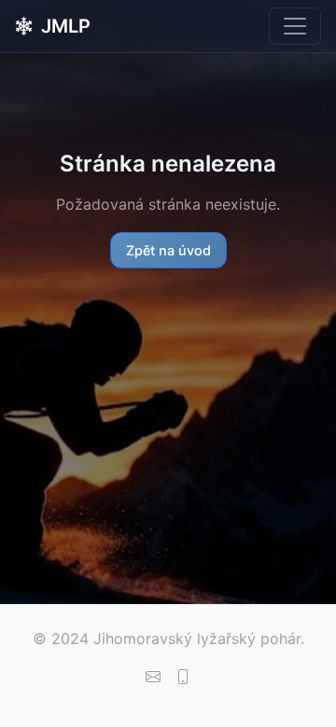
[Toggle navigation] (295, 26)
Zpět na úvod (168, 250)
